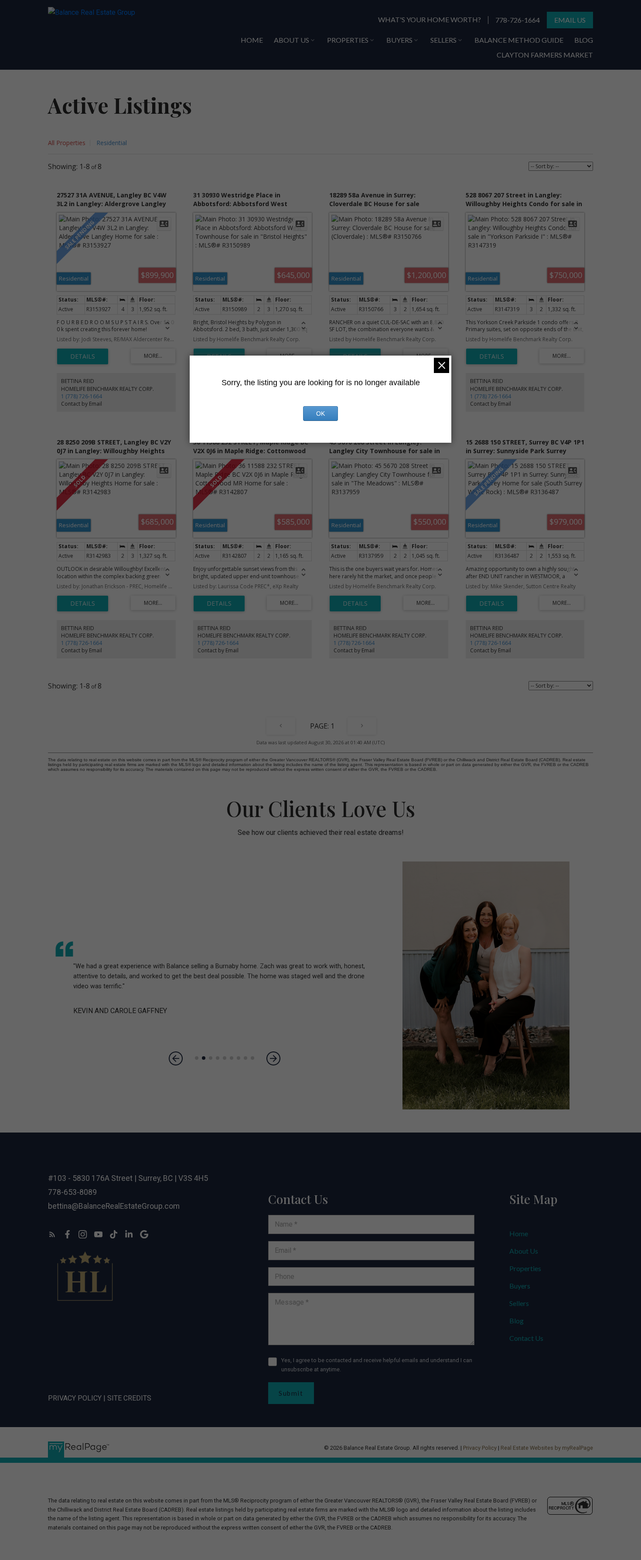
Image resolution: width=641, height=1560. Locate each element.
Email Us (570, 20)
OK (320, 413)
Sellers (519, 1303)
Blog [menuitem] (583, 40)
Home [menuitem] (252, 40)
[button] (429, 20)
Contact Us (526, 1338)
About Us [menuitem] (291, 40)
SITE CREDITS (129, 1398)
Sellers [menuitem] (443, 40)
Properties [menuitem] (347, 40)
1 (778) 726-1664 (81, 396)
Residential (111, 143)
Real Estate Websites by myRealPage (547, 1448)
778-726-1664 (517, 20)
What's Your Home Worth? (429, 19)
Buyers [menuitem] (399, 40)
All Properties (66, 143)
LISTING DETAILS (82, 356)
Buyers (519, 1286)
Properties (525, 1268)
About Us (523, 1251)
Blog (516, 1320)
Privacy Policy (75, 1398)
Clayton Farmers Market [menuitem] (545, 55)
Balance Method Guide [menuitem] (518, 40)
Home (518, 1233)
